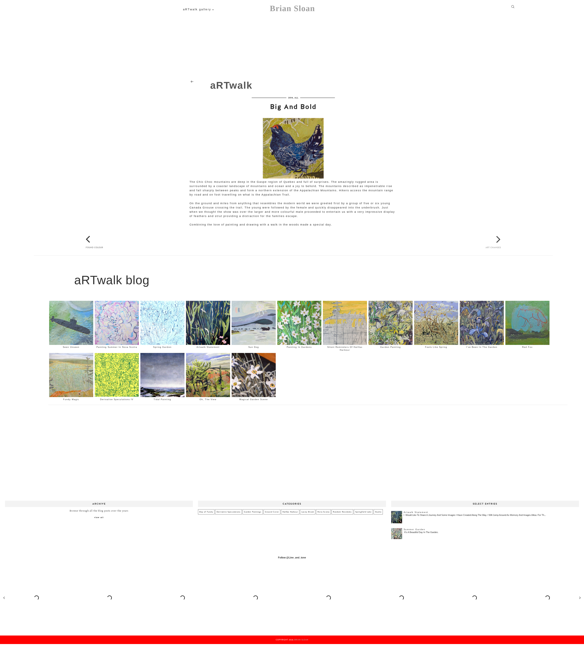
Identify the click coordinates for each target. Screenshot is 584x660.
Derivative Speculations (229, 512)
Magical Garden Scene (253, 399)
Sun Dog (253, 347)
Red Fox (527, 347)
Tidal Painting (162, 399)
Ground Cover (272, 512)
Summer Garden (414, 529)
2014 (290, 97)
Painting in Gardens (299, 347)
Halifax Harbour (290, 512)
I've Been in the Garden (481, 347)
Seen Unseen (71, 347)
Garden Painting (390, 347)
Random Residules (342, 512)
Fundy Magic (71, 399)
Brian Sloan (292, 8)
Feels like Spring (436, 347)
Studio (378, 512)
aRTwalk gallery (197, 9)
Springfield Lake (363, 512)
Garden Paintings (252, 512)
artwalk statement (207, 347)
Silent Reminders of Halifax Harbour (344, 348)
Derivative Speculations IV (117, 399)
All (296, 97)
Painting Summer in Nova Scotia (116, 347)
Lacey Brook (307, 512)
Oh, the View (208, 399)
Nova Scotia (323, 512)
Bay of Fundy (206, 512)
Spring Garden (162, 347)
